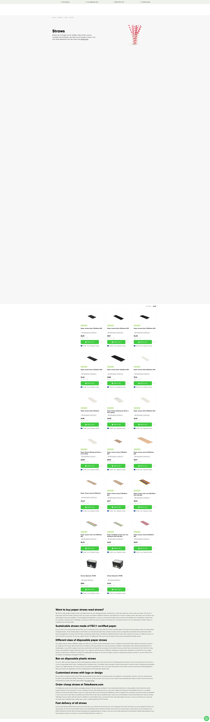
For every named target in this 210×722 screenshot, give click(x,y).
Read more (84, 39)
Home (54, 17)
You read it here (89, 680)
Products (60, 17)
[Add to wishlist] (101, 342)
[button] (155, 306)
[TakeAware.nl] (59, 7)
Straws (72, 17)
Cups (66, 17)
